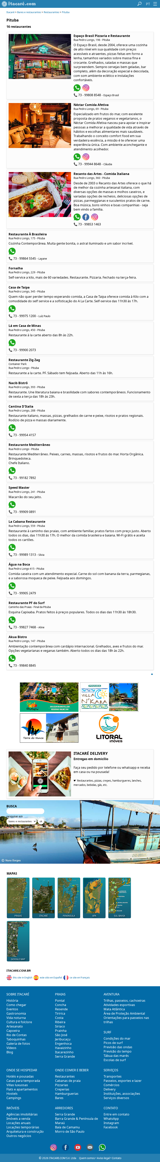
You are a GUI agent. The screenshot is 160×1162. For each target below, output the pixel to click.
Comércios (111, 1085)
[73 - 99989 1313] (13, 550)
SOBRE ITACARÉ (17, 994)
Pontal (60, 1000)
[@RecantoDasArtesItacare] (86, 219)
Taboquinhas (16, 1039)
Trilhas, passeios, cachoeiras (124, 1000)
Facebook (111, 1127)
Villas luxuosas (17, 1085)
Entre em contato (116, 1114)
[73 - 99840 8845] (13, 660)
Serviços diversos (116, 1098)
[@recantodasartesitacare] (95, 219)
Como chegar (16, 1005)
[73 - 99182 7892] (13, 473)
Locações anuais (18, 1123)
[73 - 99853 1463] (78, 219)
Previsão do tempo (118, 1051)
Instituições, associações (122, 1093)
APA (94, 915)
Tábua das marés (116, 1056)
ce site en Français (80, 977)
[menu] (155, 4)
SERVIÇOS (111, 1070)
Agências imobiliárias (22, 1114)
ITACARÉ (43, 915)
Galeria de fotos (18, 1043)
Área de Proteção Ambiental (124, 1013)
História (12, 1000)
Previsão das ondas (118, 1047)
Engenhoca (63, 1043)
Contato (116, 1158)
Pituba (65, 12)
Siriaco (60, 1026)
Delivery (110, 1089)
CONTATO (111, 1108)
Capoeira (13, 1030)
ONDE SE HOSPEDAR (21, 1070)
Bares (59, 1098)
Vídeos (11, 1048)
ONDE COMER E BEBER (72, 1070)
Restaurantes (51, 12)
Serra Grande (65, 1056)
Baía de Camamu (67, 1127)
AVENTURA (111, 994)
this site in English (22, 977)
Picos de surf (113, 1043)
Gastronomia (16, 1013)
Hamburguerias (66, 1093)
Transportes (113, 1076)
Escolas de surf (115, 1060)
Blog (9, 1052)
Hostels (12, 1093)
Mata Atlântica (114, 1009)
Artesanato (14, 1026)
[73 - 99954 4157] (13, 430)
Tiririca (60, 1013)
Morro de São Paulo (69, 1131)
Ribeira (60, 1022)
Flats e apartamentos (22, 1089)
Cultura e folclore (19, 1022)
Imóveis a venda (18, 1118)
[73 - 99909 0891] (13, 507)
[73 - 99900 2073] (13, 345)
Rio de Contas (16, 1035)
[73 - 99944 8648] (78, 159)
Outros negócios (18, 1136)
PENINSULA (69, 915)
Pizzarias (61, 1085)
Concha (60, 1005)
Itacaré (10, 12)
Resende (61, 1009)
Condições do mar (117, 1038)
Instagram (111, 1123)
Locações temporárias (22, 1127)
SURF (107, 1032)
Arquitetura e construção (25, 1131)
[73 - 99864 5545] (13, 253)
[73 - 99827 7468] (13, 622)
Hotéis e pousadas (20, 1076)
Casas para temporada (23, 1081)
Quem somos (87, 1158)
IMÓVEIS (12, 1108)
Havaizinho (63, 1048)
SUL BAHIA (119, 915)
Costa (59, 1018)
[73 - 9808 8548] (78, 90)
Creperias (62, 1089)
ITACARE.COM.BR (18, 970)
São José (61, 1035)
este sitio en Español (51, 977)
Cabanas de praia (68, 1081)
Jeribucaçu (62, 1039)
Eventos (12, 1009)
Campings (13, 1098)
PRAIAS (18, 915)
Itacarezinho (64, 1052)
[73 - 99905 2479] (13, 588)
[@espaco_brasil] (86, 90)
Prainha (61, 1030)
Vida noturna (16, 1018)
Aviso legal (103, 1158)
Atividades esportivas (119, 1005)
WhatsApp (111, 1118)
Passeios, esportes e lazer (123, 1081)
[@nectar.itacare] (86, 159)
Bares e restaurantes (29, 12)
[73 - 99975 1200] (13, 311)
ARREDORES (64, 1108)
